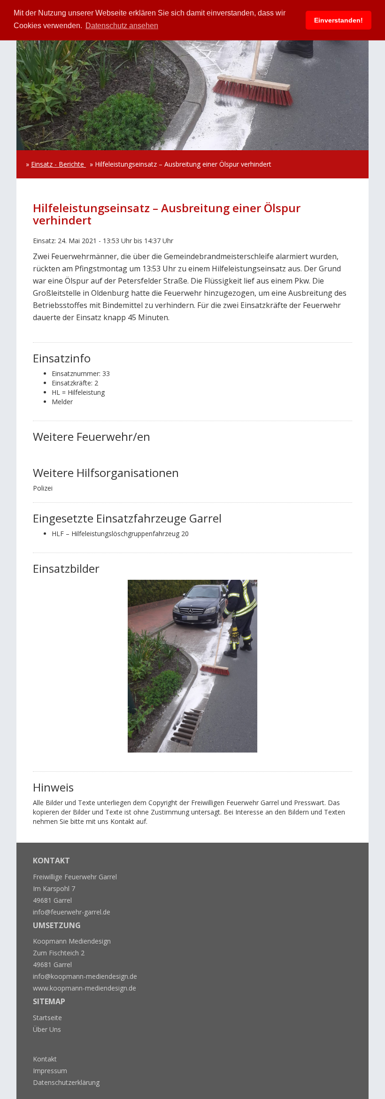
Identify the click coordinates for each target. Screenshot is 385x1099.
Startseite (47, 1017)
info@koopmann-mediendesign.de (85, 976)
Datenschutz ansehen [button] (121, 26)
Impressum (50, 1070)
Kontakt (45, 1058)
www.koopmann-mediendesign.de (84, 988)
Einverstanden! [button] (338, 20)
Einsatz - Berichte (58, 164)
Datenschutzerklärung (66, 1082)
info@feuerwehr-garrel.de (71, 911)
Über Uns (47, 1029)
